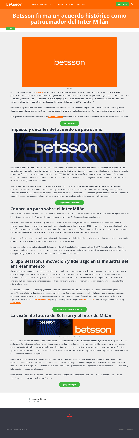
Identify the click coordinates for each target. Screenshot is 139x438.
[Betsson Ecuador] (14, 3)
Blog (83, 4)
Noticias (10, 28)
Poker (78, 4)
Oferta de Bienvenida (39, 4)
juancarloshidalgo (39, 399)
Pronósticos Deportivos (65, 4)
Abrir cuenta (122, 4)
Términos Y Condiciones (125, 430)
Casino (52, 4)
